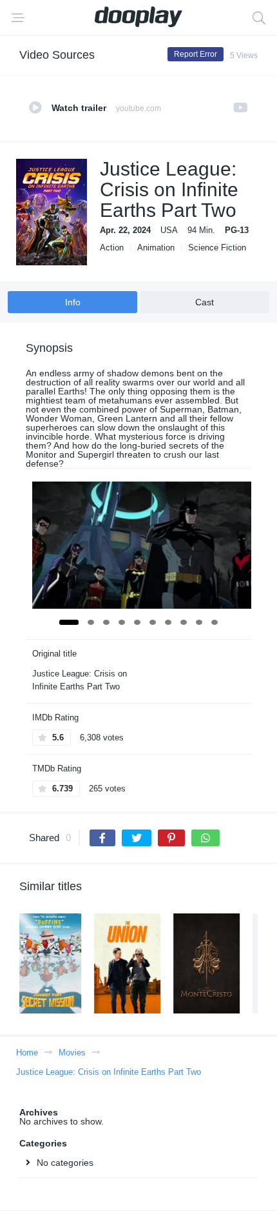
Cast (204, 302)
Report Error (195, 54)
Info (73, 302)
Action (112, 247)
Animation (156, 247)
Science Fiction (217, 247)
